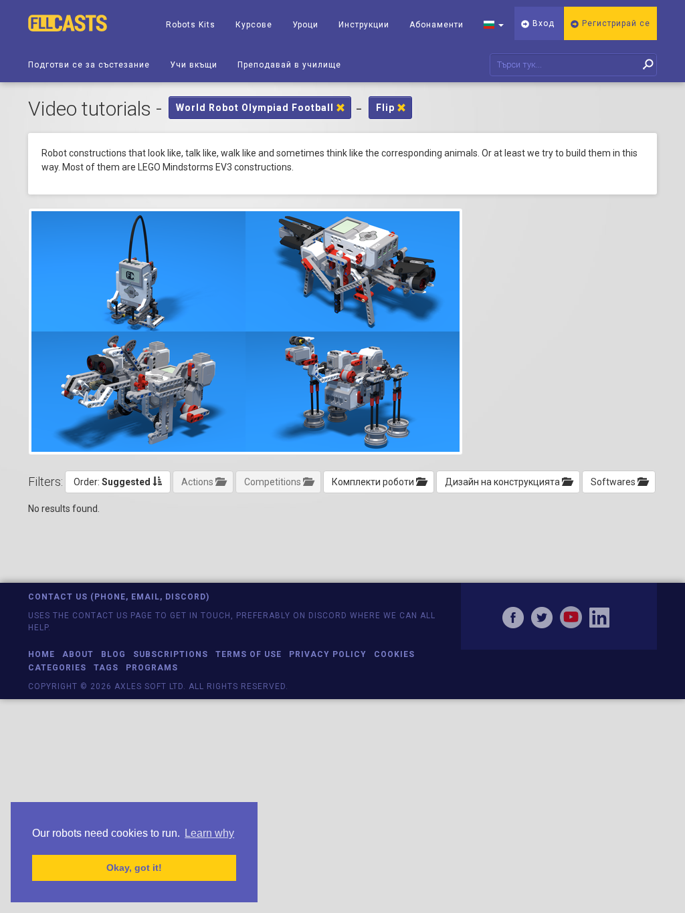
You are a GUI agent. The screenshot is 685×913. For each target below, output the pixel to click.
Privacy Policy (328, 654)
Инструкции (363, 24)
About (78, 654)
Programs (152, 667)
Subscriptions (170, 654)
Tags (106, 667)
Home (41, 654)
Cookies (394, 654)
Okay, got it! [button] (134, 867)
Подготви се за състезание (89, 65)
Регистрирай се (614, 23)
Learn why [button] (209, 833)
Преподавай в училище (289, 65)
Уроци (305, 24)
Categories (57, 667)
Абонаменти (436, 24)
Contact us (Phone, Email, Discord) (118, 597)
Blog (113, 654)
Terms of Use (248, 654)
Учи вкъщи (193, 65)
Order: (112, 482)
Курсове (253, 24)
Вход (542, 23)
